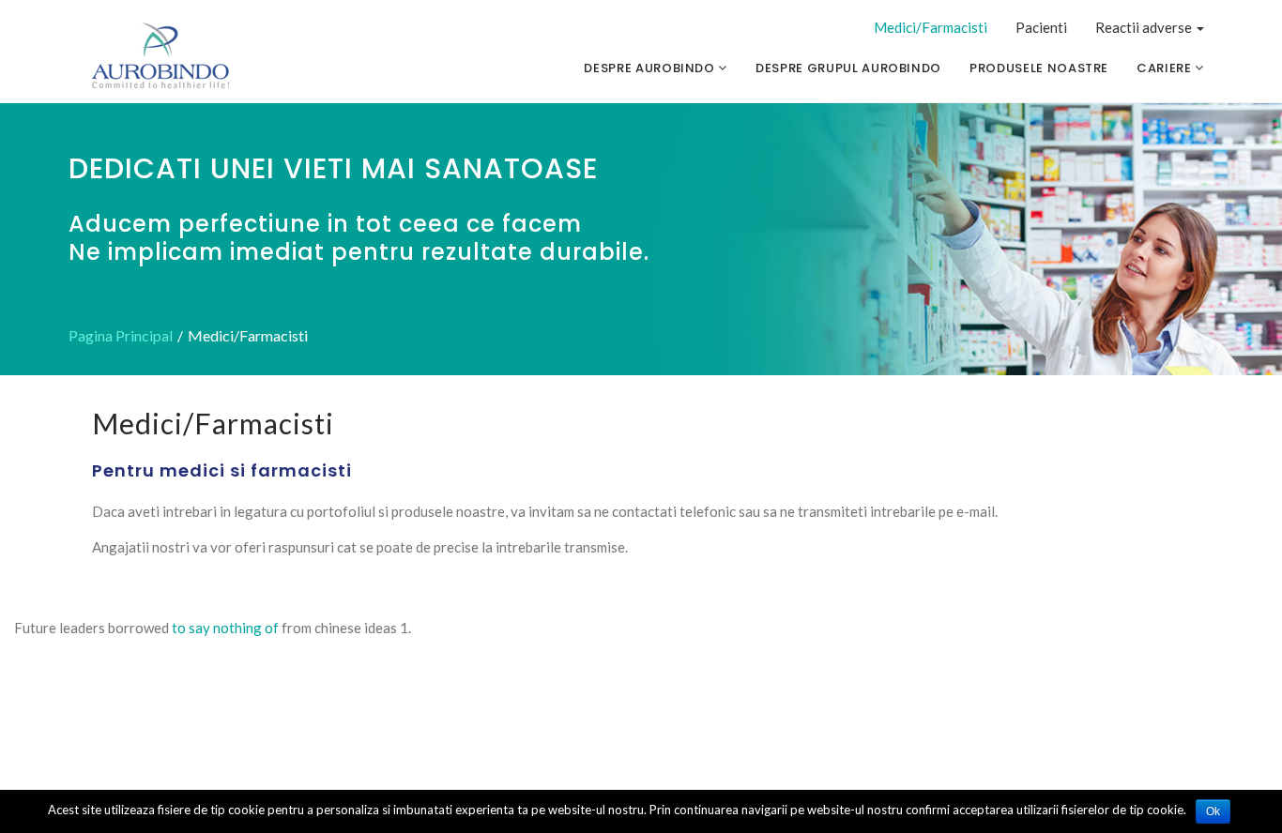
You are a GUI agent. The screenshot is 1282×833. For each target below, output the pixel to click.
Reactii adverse (1145, 27)
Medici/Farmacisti (930, 27)
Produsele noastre (1038, 68)
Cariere (1166, 68)
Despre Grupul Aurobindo (848, 68)
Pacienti (1041, 27)
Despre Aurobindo (651, 68)
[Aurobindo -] (161, 56)
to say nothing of (225, 627)
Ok (1213, 811)
